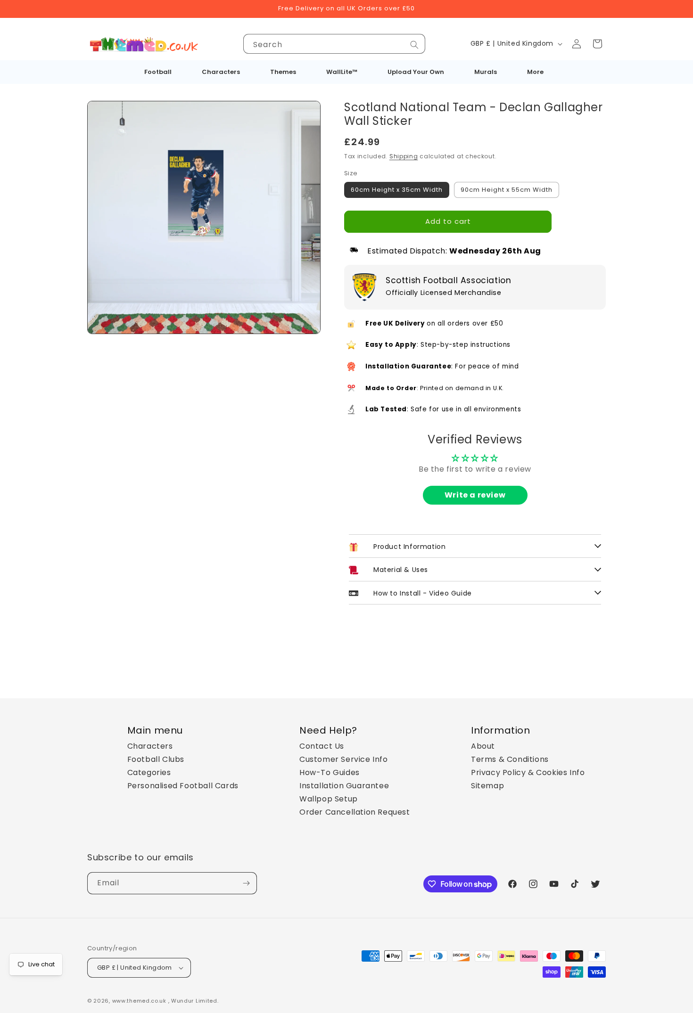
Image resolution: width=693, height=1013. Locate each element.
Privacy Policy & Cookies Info (528, 772)
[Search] (414, 44)
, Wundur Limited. (193, 1001)
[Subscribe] (246, 883)
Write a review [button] (475, 495)
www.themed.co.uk (139, 1001)
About (483, 746)
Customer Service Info (343, 759)
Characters (150, 746)
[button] (597, 43)
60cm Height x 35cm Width (397, 189)
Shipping (403, 156)
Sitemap (487, 785)
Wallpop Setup (328, 798)
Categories (149, 772)
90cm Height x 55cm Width (507, 189)
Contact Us (321, 746)
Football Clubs (155, 759)
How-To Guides (329, 772)
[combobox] (334, 43)
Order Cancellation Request (354, 812)
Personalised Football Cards (183, 785)
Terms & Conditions (510, 759)
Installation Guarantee (344, 785)
